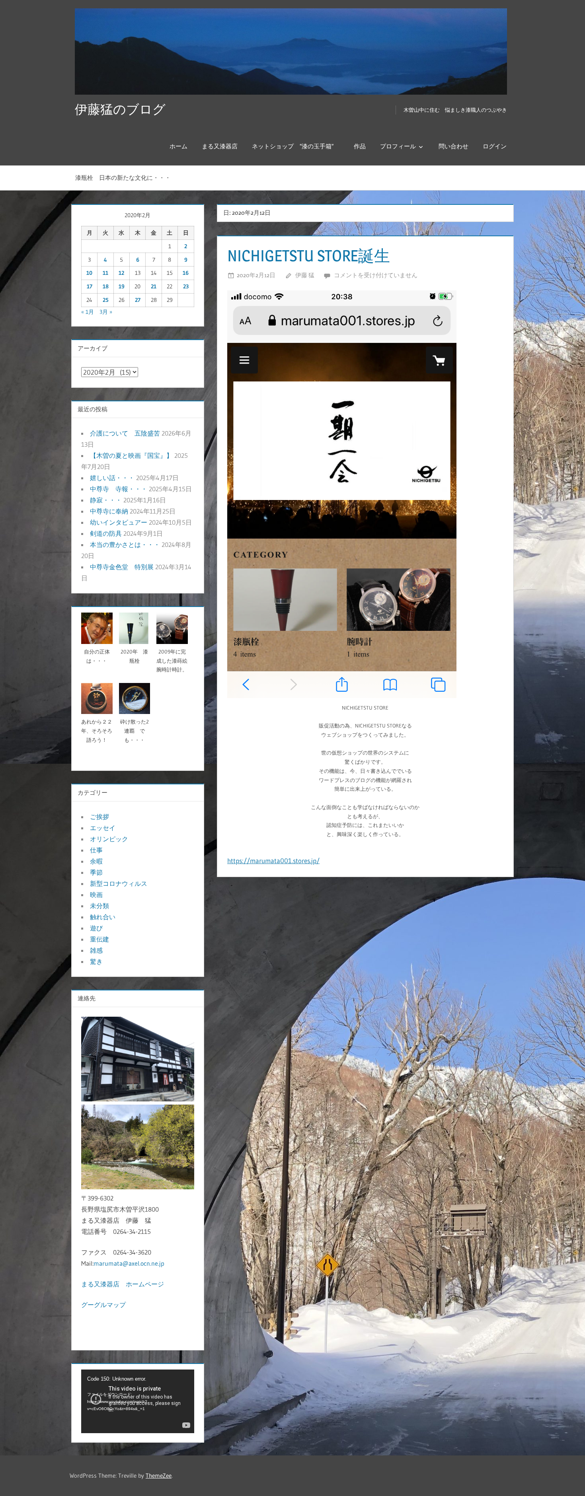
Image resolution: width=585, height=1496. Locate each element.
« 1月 (87, 311)
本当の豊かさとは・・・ (125, 545)
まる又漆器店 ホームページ (122, 1284)
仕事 (96, 850)
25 (106, 299)
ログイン (495, 146)
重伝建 (99, 939)
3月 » (105, 311)
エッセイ (102, 828)
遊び (96, 928)
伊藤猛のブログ (120, 109)
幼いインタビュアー (118, 522)
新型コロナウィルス (118, 883)
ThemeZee (159, 1475)
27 (137, 299)
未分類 (99, 906)
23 (186, 286)
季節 (96, 872)
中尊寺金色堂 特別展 (122, 567)
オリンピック (109, 839)
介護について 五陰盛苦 (125, 433)
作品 (360, 146)
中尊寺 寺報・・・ (118, 489)
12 (121, 272)
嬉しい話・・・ (112, 478)
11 (105, 272)
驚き (96, 961)
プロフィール (398, 146)
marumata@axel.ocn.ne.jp (129, 1263)
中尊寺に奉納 (109, 511)
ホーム (178, 146)
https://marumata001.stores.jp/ (273, 860)
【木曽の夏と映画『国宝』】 (131, 455)
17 (89, 286)
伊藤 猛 (304, 275)
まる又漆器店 (220, 146)
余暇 (96, 861)
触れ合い (102, 917)
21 (153, 286)
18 (106, 286)
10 (89, 272)
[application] (137, 1401)
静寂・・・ (106, 500)
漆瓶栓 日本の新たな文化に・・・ (123, 177)
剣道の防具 (106, 533)
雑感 (96, 950)
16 (186, 272)
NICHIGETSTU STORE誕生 (308, 255)
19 (122, 286)
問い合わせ (453, 146)
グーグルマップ (103, 1305)
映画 (96, 895)
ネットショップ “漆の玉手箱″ (295, 146)
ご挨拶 (99, 817)
